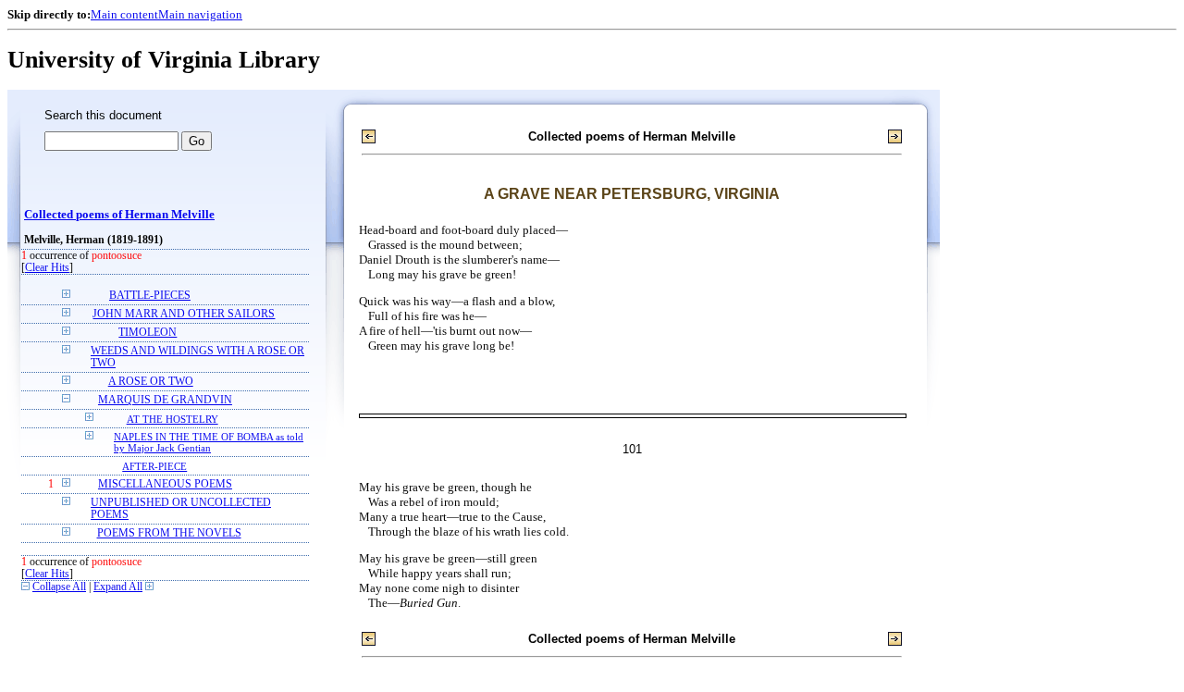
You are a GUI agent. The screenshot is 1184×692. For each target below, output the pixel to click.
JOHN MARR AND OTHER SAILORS (183, 314)
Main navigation (200, 14)
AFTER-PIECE (154, 466)
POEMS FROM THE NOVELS (169, 533)
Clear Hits (47, 268)
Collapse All (59, 587)
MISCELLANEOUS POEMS (165, 484)
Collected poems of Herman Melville (119, 214)
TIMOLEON (147, 333)
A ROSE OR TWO (150, 382)
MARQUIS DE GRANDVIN (165, 400)
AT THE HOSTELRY (172, 419)
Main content (124, 14)
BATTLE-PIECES (150, 296)
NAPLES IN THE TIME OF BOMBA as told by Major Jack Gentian (208, 442)
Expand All (117, 587)
